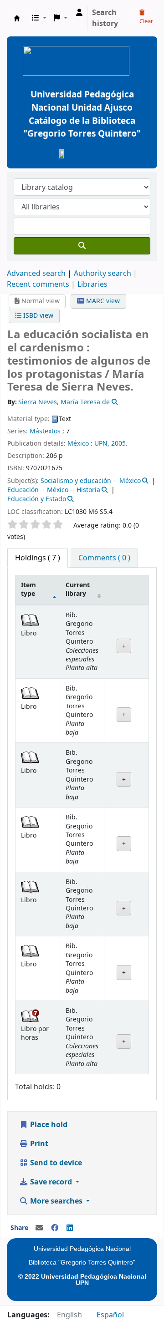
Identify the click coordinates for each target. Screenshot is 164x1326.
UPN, (101, 443)
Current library (78, 589)
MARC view (102, 301)
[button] (39, 18)
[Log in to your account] (79, 13)
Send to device (55, 1163)
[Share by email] (39, 1228)
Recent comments (38, 284)
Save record (51, 1182)
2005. (119, 443)
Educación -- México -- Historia (53, 490)
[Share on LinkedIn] (69, 1228)
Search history (105, 18)
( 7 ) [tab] (37, 558)
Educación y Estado (36, 499)
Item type (28, 589)
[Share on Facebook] (54, 1228)
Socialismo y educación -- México (91, 481)
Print (38, 1143)
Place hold (47, 1124)
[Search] (82, 245)
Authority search (102, 273)
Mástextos (45, 431)
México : (79, 443)
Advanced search (36, 273)
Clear (146, 21)
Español (110, 1315)
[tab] (104, 558)
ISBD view (37, 315)
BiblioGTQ (17, 18)
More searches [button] (56, 1201)
